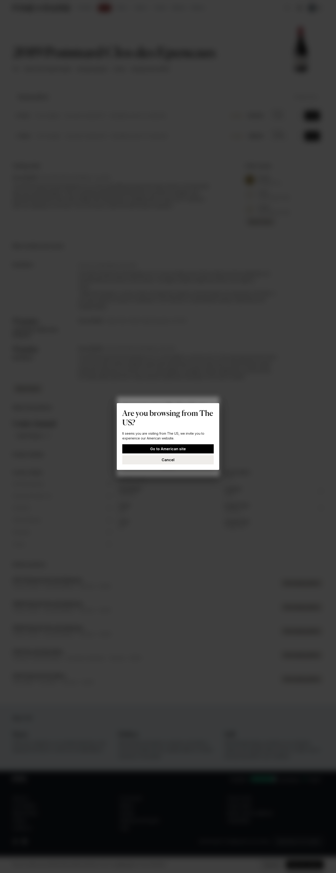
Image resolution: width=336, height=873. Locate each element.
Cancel (168, 460)
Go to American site (168, 449)
